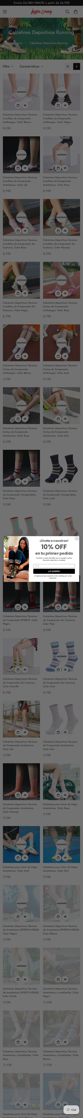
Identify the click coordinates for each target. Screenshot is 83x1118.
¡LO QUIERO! (54, 571)
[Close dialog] (76, 538)
